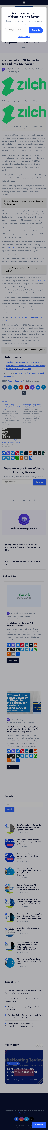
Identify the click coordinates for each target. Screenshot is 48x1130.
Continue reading (24, 37)
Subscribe (36, 30)
